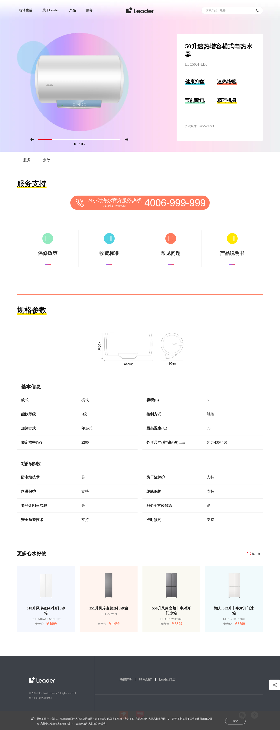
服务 (89, 10)
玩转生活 (25, 10)
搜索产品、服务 (216, 10)
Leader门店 (167, 679)
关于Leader (50, 10)
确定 (235, 721)
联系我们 (145, 679)
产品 (72, 10)
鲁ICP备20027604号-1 (40, 698)
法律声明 (126, 679)
